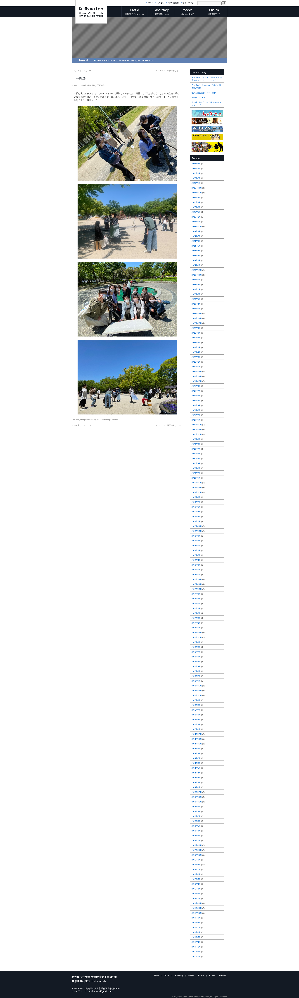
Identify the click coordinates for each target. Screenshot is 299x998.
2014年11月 (197, 738)
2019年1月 (196, 521)
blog (94, 419)
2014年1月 (196, 787)
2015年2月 (196, 724)
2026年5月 (196, 173)
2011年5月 (196, 937)
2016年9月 (196, 642)
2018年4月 (196, 560)
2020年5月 (196, 458)
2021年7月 (196, 390)
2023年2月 (196, 308)
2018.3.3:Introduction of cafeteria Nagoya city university (124, 60)
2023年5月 (196, 299)
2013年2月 (196, 835)
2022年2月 (196, 361)
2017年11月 (197, 584)
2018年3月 (196, 564)
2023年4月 (196, 303)
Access (212, 975)
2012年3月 (196, 888)
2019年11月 (197, 487)
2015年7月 (196, 709)
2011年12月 (197, 903)
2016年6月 (196, 656)
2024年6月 (196, 241)
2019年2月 (196, 516)
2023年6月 (196, 294)
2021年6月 (196, 395)
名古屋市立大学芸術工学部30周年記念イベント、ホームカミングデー (207, 78)
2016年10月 (197, 637)
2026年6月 (196, 168)
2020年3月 (196, 468)
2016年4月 (196, 666)
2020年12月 (197, 424)
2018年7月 (196, 545)
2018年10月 (197, 531)
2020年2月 (196, 473)
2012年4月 (196, 883)
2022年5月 (196, 347)
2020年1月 (196, 477)
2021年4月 (196, 405)
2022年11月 (197, 318)
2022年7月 (196, 337)
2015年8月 (196, 705)
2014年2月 (196, 782)
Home (150, 2)
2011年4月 (196, 941)
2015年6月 (196, 714)
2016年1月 (196, 680)
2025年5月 (196, 212)
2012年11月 (197, 850)
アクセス (160, 2)
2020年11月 (197, 429)
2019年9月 (196, 497)
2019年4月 (196, 511)
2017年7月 (196, 603)
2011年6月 (196, 932)
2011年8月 (196, 922)
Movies (191, 975)
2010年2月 (196, 951)
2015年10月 (197, 695)
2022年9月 (196, 328)
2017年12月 (197, 579)
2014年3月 (196, 777)
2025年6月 (196, 207)
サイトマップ (188, 2)
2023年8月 (196, 284)
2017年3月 (196, 618)
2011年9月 (196, 917)
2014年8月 (196, 753)
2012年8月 (196, 864)
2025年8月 (196, 202)
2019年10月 (197, 492)
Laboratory (178, 975)
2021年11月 (197, 376)
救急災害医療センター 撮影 (204, 92)
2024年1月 (196, 265)
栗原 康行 (101, 85)
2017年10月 (197, 589)
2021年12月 (197, 371)
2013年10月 (197, 801)
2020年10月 (197, 434)
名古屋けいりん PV (81, 70)
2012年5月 (196, 879)
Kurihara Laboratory (200, 996)
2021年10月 (197, 381)
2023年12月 (197, 270)
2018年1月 (196, 574)
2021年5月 (196, 400)
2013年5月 (196, 825)
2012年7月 (196, 869)
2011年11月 (197, 908)
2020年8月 (196, 444)
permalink (113, 419)
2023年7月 (196, 289)
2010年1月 (196, 956)
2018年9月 (196, 535)
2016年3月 (196, 671)
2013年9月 (196, 806)
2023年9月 (196, 279)
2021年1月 (196, 419)
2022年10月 (197, 323)
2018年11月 (197, 526)
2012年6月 (196, 874)
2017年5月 (196, 613)
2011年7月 (196, 927)
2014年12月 (197, 734)
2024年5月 (196, 245)
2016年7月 (196, 651)
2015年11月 (197, 690)
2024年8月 (196, 231)
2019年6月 (196, 506)
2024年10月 (197, 226)
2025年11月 (197, 187)
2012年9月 (196, 859)
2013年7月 (196, 816)
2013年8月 (196, 811)
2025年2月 (196, 216)
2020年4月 (196, 463)
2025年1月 (196, 221)
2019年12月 (197, 482)
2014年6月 (196, 763)
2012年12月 (197, 845)
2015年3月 (196, 719)
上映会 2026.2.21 (200, 97)
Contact (222, 975)
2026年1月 (196, 183)
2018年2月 (196, 569)
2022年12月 (197, 313)
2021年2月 (196, 415)
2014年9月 (196, 748)
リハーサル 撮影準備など (168, 70)
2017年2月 (196, 622)
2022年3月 (196, 357)
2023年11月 (197, 274)
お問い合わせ (173, 2)
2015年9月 (196, 700)
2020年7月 (196, 448)
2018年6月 (196, 550)
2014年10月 (197, 743)
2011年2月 (196, 946)
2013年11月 (197, 796)
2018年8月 (196, 540)
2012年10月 (197, 854)
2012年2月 (196, 893)
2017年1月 (196, 627)
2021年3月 (196, 410)
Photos (201, 975)
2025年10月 (197, 192)
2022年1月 (196, 366)
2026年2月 (196, 178)
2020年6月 (196, 453)
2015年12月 (197, 685)
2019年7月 (196, 502)
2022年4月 (196, 352)
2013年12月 (197, 792)
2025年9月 (196, 197)
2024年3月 (196, 255)
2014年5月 (196, 767)
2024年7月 (196, 236)
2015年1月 (196, 729)
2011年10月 (197, 912)
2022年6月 (196, 342)
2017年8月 (196, 598)
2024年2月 (196, 260)
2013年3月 (196, 830)
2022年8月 (196, 332)
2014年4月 (196, 772)
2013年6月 (196, 821)
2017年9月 (196, 593)
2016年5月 (196, 661)
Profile (166, 975)
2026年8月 (196, 163)
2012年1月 (196, 898)
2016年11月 (197, 632)
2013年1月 (196, 840)
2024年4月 (196, 250)
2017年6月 (196, 608)
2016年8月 (196, 647)
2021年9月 (196, 386)
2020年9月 (196, 439)
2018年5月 (196, 555)
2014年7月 (196, 758)
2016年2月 (196, 676)
